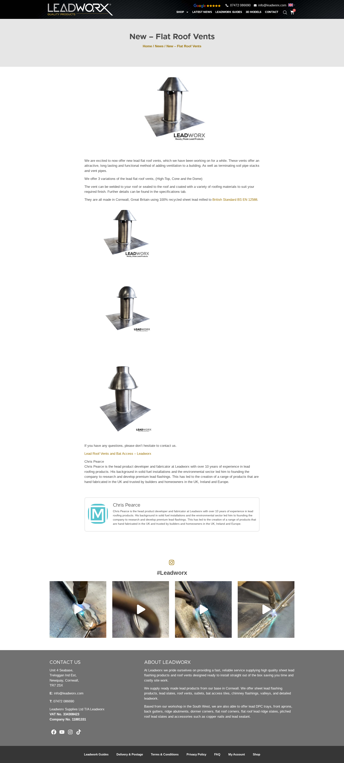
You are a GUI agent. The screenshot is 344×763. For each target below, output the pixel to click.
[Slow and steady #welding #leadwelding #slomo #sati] (266, 609)
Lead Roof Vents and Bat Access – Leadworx (117, 454)
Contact (271, 12)
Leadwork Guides (228, 12)
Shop (180, 12)
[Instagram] (70, 732)
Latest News (202, 12)
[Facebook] (54, 732)
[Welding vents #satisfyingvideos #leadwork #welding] (203, 609)
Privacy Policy (196, 754)
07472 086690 (63, 701)
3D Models (253, 12)
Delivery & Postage (129, 754)
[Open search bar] (282, 11)
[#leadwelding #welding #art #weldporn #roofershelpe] (78, 609)
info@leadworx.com (68, 693)
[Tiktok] (78, 732)
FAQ (217, 754)
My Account (236, 754)
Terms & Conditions (165, 754)
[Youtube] (62, 732)
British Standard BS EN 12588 (234, 200)
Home (147, 46)
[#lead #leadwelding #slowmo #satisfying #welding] (140, 609)
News (159, 46)
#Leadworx (172, 573)
